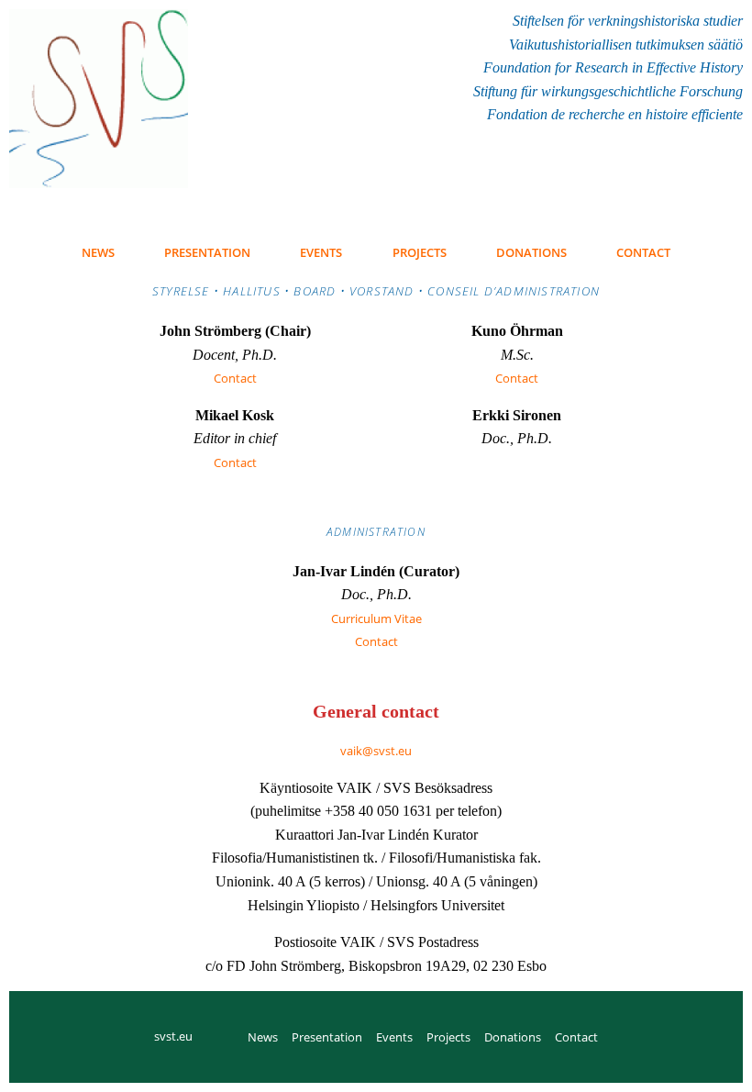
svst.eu (173, 1036)
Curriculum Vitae (376, 618)
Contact (235, 378)
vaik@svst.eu (376, 750)
